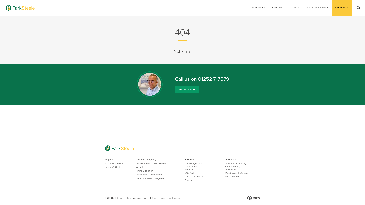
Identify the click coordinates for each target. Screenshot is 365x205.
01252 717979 (213, 79)
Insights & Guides (317, 8)
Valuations (141, 167)
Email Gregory (232, 176)
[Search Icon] (358, 8)
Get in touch (187, 89)
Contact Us (342, 8)
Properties (258, 8)
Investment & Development (149, 174)
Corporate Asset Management (151, 178)
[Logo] (20, 8)
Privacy (153, 198)
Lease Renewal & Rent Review (151, 163)
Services (277, 8)
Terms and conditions (136, 198)
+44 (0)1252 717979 (194, 176)
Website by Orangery (170, 198)
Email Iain (189, 180)
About (296, 8)
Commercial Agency (146, 159)
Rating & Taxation (144, 170)
